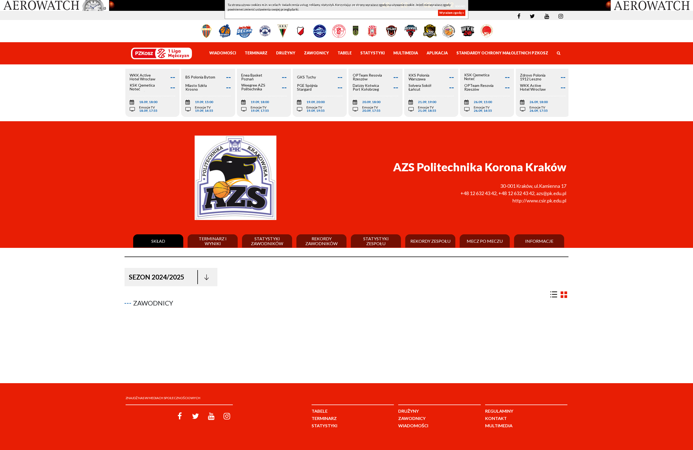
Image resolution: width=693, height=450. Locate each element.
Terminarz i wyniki (213, 241)
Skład (158, 241)
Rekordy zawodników (321, 241)
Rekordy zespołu (430, 241)
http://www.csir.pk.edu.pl (539, 200)
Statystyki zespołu (376, 241)
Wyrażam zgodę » (451, 13)
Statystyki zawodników (267, 241)
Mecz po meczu (485, 241)
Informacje (539, 241)
